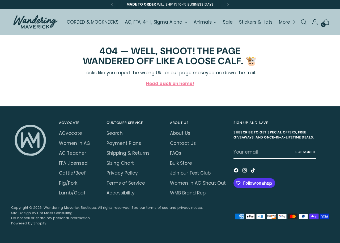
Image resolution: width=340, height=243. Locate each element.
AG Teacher (72, 153)
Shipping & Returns (128, 153)
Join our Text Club (190, 173)
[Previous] (112, 4)
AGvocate (70, 133)
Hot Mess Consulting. (55, 212)
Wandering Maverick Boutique (70, 207)
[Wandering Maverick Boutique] (35, 22)
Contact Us (183, 143)
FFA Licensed (73, 163)
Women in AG (74, 143)
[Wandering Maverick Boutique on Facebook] (236, 171)
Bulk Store (181, 163)
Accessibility (121, 193)
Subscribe (305, 151)
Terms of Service (126, 183)
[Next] (228, 4)
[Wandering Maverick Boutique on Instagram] (245, 171)
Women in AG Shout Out (198, 183)
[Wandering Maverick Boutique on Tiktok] (253, 171)
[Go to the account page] (314, 22)
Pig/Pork (68, 183)
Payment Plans (124, 143)
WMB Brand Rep (188, 193)
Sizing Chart (120, 163)
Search (115, 133)
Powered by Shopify (28, 223)
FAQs (175, 153)
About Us (180, 133)
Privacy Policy (122, 173)
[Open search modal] (303, 22)
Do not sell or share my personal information (50, 217)
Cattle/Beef (72, 173)
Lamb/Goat (72, 193)
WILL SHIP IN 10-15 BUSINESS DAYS (185, 4)
